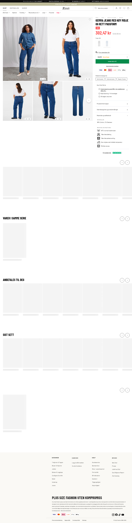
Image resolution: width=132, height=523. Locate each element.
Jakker (54, 469)
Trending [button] (21, 12)
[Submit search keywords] (96, 8)
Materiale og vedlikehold (104, 115)
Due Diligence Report (118, 472)
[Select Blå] (107, 44)
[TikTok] (119, 514)
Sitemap (84, 520)
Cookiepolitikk (76, 520)
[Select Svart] (99, 44)
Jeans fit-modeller (112, 17)
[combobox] (103, 8)
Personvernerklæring (57, 520)
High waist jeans (111, 79)
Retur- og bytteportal (98, 469)
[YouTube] (123, 514)
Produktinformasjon (103, 103)
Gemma (121, 17)
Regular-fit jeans (122, 79)
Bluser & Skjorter (57, 466)
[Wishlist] (90, 19)
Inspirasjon (14, 8)
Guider (24, 8)
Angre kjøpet (95, 485)
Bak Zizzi (114, 463)
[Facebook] (116, 514)
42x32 (103, 57)
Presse (114, 466)
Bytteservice (95, 466)
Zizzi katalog (115, 476)
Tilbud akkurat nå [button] (33, 12)
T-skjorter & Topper (57, 462)
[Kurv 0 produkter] (128, 8)
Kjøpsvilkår (67, 520)
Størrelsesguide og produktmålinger (107, 109)
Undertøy (54, 482)
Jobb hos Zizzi (116, 469)
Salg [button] (58, 12)
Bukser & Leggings (57, 472)
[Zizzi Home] (66, 8)
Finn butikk (95, 472)
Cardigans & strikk (57, 475)
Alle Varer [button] (5, 12)
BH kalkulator (96, 475)
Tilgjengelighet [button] (96, 482)
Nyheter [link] (14, 12)
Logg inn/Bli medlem (78, 463)
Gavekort (94, 479)
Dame (97, 17)
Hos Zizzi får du (101, 85)
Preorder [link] (51, 12)
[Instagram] (113, 514)
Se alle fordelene (77, 466)
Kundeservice (96, 462)
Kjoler (53, 479)
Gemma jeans (100, 79)
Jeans (102, 17)
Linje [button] (43, 12)
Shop (5, 8)
